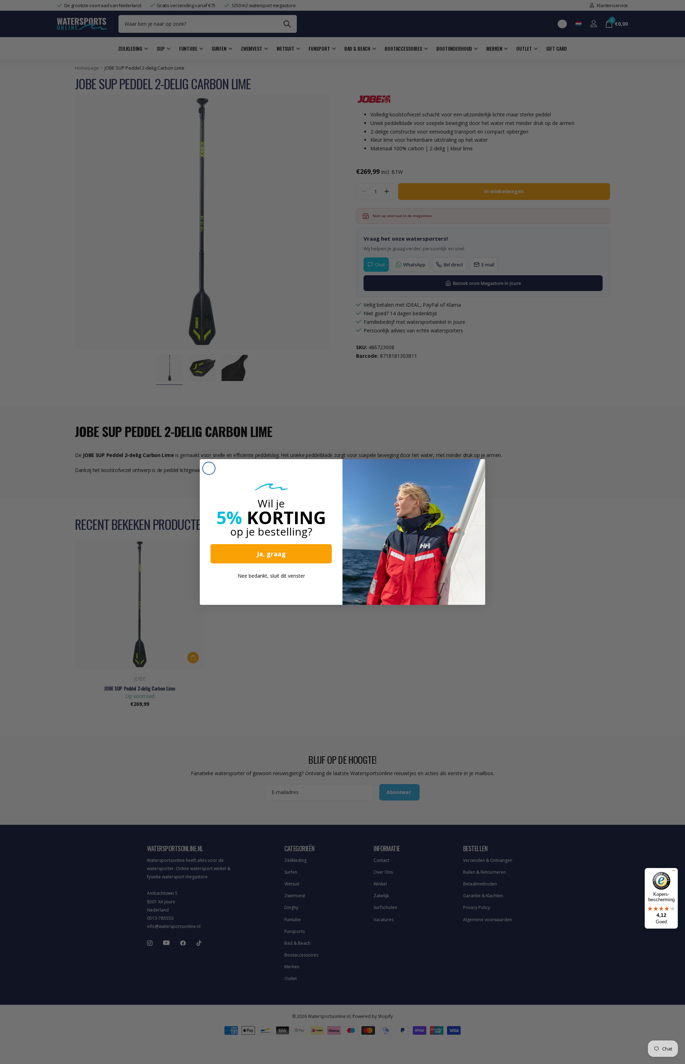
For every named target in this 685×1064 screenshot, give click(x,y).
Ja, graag (271, 553)
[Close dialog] (209, 468)
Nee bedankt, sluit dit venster (271, 575)
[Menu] (673, 872)
